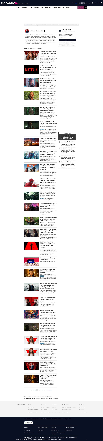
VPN (50, 7)
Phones (18, 7)
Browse (67, 7)
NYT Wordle (66, 25)
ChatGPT (59, 25)
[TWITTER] (44, 31)
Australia (38, 398)
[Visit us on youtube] (83, 3)
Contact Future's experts (43, 427)
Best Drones (81, 409)
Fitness (41, 7)
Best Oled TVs (55, 409)
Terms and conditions (69, 427)
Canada (33, 398)
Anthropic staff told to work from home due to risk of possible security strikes (67, 137)
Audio (46, 7)
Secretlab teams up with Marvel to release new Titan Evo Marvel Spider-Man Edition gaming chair (68, 150)
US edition (41, 439)
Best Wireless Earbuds (66, 409)
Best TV (54, 407)
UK (24, 398)
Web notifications (68, 430)
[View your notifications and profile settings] (95, 3)
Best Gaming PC (44, 409)
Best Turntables (65, 404)
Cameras (55, 7)
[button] (100, 3)
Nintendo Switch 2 (76, 25)
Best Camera (81, 404)
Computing (24, 7)
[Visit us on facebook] (79, 3)
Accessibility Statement (29, 432)
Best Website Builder (32, 411)
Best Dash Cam (82, 407)
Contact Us (54, 427)
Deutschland (55, 398)
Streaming (36, 7)
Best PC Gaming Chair (45, 411)
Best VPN (30, 404)
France (51, 398)
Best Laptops (43, 404)
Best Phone (55, 404)
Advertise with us (55, 430)
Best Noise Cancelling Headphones (69, 407)
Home (59, 7)
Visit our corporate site (66, 418)
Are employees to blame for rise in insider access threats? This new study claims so (68, 157)
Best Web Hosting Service (33, 409)
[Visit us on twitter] (81, 3)
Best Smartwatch (56, 411)
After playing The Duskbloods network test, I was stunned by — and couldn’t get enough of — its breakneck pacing (68, 143)
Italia (47, 398)
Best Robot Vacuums (83, 411)
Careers (39, 432)
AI (28, 7)
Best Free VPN (31, 407)
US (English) (29, 398)
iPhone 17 (52, 25)
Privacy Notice (72, 42)
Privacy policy (27, 430)
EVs (63, 7)
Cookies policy (41, 430)
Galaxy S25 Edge (35, 25)
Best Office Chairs (65, 411)
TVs (31, 7)
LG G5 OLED (44, 25)
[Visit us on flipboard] (85, 3)
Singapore (43, 398)
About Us (26, 427)
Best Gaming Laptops (45, 407)
